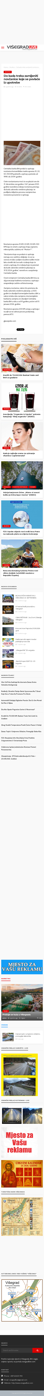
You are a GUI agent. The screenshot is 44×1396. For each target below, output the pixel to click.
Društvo (8, 72)
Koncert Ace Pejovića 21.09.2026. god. (28, 629)
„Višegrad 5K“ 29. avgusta (25, 650)
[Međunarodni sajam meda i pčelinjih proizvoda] (8, 642)
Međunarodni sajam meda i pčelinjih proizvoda (26, 640)
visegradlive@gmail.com (18, 1380)
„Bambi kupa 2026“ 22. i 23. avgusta (25, 662)
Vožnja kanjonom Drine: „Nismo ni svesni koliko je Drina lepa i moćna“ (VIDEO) (21, 493)
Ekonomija (7, 369)
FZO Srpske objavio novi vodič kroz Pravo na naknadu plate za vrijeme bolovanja (21, 532)
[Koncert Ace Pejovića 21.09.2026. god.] (8, 631)
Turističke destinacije (20, 487)
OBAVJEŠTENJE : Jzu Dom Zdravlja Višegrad (29, 618)
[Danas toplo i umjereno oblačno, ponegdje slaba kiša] (8, 1037)
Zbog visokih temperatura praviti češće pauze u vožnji (21, 725)
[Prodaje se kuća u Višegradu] (22, 1002)
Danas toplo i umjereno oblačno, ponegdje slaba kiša (21, 731)
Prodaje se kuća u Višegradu (16, 1014)
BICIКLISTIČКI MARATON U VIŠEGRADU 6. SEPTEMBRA (26, 597)
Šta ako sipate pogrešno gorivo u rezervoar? (18, 709)
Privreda (7, 409)
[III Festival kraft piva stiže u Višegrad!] (8, 609)
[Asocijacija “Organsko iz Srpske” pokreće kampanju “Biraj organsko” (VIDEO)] (22, 397)
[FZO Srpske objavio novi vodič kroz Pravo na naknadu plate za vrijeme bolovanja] (22, 514)
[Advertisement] (22, 22)
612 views (28, 87)
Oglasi (6, 1011)
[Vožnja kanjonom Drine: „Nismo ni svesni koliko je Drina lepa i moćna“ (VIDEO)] (22, 475)
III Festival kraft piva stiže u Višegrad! (25, 608)
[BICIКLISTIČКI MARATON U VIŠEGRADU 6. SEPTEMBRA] (8, 598)
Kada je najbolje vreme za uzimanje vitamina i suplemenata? (19, 454)
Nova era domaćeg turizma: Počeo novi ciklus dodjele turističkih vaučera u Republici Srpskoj (20, 573)
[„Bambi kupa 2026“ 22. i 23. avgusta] (8, 664)
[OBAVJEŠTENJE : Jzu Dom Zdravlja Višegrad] (8, 620)
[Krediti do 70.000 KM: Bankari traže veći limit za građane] (22, 358)
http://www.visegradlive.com (22, 1383)
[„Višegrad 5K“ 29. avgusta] (8, 653)
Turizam (32, 487)
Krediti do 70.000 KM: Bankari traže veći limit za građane (21, 376)
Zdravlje (6, 448)
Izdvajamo (7, 487)
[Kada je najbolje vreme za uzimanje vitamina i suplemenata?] (22, 436)
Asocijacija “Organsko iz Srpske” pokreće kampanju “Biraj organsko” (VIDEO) (21, 415)
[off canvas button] (2, 47)
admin (4, 1018)
